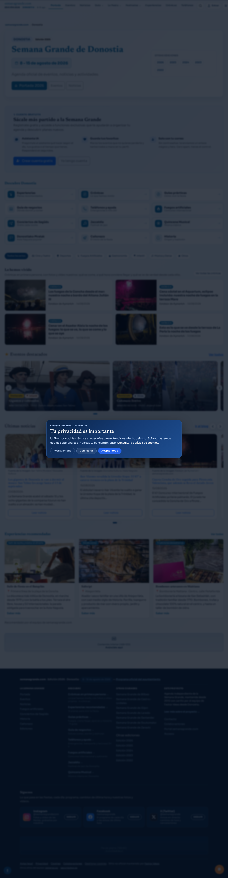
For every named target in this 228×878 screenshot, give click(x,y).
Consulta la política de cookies (137, 442)
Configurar (86, 450)
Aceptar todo (109, 450)
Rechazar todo (62, 450)
